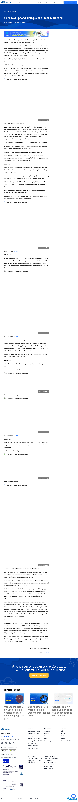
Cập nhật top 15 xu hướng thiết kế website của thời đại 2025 (39, 711)
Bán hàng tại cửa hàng (33, 738)
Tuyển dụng (47, 741)
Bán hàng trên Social (33, 733)
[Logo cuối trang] (6, 729)
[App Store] (4, 750)
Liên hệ (46, 738)
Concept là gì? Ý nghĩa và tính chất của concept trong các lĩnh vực (62, 711)
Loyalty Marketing (32, 745)
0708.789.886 (48, 768)
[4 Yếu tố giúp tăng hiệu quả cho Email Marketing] (15, 698)
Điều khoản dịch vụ (35, 799)
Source (16, 251)
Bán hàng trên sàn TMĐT (34, 741)
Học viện (46, 733)
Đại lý (62, 736)
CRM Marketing (31, 743)
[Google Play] (12, 750)
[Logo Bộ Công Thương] (72, 799)
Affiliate (63, 738)
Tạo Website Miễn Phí (70, 2)
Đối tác (63, 731)
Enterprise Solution (32, 748)
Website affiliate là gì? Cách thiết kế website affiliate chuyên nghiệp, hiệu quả (14, 712)
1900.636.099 (7, 737)
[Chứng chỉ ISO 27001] (13, 776)
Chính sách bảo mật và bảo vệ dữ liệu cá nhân (14, 799)
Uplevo (47, 652)
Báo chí (63, 733)
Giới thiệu (47, 731)
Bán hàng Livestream (33, 736)
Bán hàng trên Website (33, 731)
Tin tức (46, 736)
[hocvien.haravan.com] (6, 2)
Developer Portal (66, 741)
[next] (62, 2)
